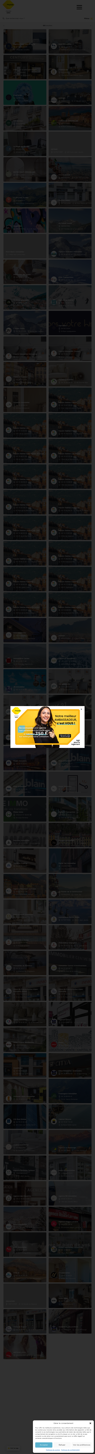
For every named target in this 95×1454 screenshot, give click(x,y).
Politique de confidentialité (70, 1450)
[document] (47, 727)
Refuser (62, 1445)
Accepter (44, 1445)
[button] (90, 1423)
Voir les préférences (81, 1445)
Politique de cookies (53, 1450)
